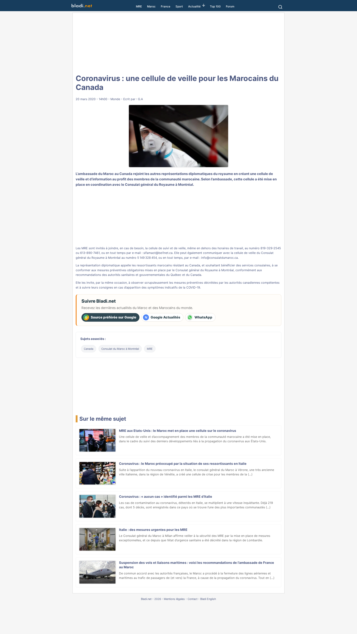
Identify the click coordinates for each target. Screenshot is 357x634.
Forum (230, 6)
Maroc (151, 6)
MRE (139, 6)
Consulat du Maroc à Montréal (120, 348)
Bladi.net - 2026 (151, 598)
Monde (115, 99)
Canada (88, 348)
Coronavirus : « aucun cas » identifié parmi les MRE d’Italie (165, 496)
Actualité (194, 6)
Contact (192, 598)
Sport (179, 6)
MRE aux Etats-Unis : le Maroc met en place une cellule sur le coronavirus (177, 431)
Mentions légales (174, 598)
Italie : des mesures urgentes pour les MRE (153, 530)
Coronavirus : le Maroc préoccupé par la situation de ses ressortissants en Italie (183, 464)
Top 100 (215, 6)
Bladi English (208, 598)
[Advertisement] (178, 43)
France (165, 6)
